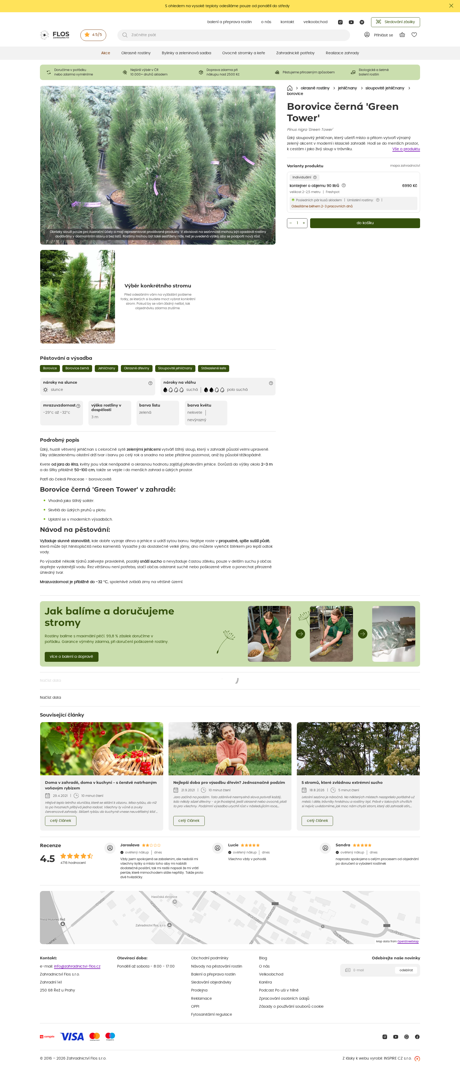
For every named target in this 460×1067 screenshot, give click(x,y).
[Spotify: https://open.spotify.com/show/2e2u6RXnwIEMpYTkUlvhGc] (362, 22)
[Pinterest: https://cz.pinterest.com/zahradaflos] (406, 1036)
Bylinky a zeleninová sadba (186, 53)
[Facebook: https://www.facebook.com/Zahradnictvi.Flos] (417, 1036)
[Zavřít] (451, 6)
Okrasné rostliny (136, 53)
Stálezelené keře (213, 368)
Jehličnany (106, 368)
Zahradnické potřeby (295, 53)
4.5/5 (97, 35)
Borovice (50, 368)
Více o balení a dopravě (71, 657)
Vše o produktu (406, 149)
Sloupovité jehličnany (175, 368)
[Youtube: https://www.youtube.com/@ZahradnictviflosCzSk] (351, 22)
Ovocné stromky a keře (243, 53)
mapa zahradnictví (405, 165)
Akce (105, 53)
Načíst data (139, 681)
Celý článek (60, 821)
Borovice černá (77, 368)
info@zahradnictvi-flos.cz (77, 966)
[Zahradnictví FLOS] (54, 35)
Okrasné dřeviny (136, 368)
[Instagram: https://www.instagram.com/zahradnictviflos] (340, 22)
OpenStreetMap (408, 941)
